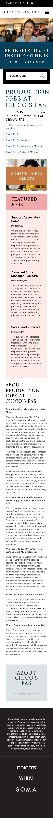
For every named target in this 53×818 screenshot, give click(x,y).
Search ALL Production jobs (18, 140)
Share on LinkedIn (28, 3)
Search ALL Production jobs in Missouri (24, 146)
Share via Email (32, 3)
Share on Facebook (20, 3)
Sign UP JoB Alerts (26, 176)
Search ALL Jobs (13, 134)
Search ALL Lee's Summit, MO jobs (22, 152)
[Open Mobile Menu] (47, 12)
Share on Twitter (24, 3)
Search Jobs (18, 75)
